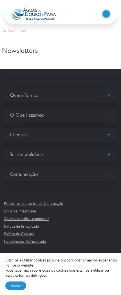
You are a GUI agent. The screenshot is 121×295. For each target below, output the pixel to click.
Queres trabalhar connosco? (26, 218)
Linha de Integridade (20, 211)
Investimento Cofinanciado (25, 241)
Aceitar (16, 286)
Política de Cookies (19, 234)
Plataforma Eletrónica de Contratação (33, 203)
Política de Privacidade (21, 226)
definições (39, 275)
